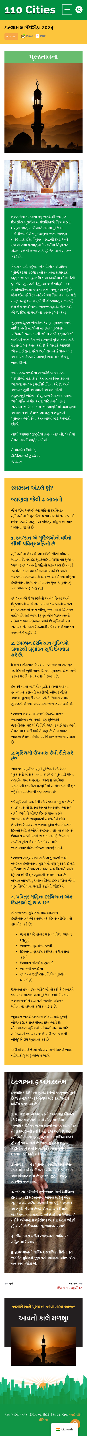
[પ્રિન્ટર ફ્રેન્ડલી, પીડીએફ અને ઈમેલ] (33, 38)
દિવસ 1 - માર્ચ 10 (70, 1288)
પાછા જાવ (11, 36)
